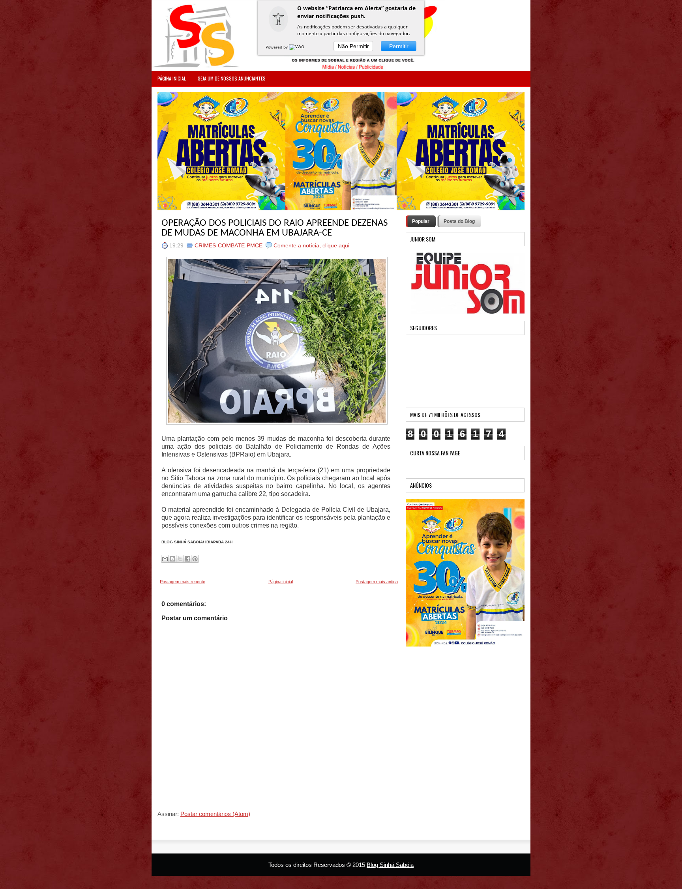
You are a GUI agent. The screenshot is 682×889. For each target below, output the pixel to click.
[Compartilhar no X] (180, 559)
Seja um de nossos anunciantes (232, 78)
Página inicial (280, 581)
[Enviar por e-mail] (165, 559)
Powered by (277, 47)
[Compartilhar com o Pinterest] (195, 559)
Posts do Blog (459, 221)
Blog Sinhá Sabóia (390, 864)
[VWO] (297, 47)
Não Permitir (353, 46)
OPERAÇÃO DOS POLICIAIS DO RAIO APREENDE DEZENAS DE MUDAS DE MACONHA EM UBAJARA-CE (274, 228)
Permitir (398, 46)
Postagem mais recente (182, 581)
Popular (420, 221)
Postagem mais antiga (377, 581)
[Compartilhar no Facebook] (187, 559)
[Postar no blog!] (172, 559)
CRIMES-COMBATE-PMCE (228, 245)
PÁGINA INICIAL (171, 78)
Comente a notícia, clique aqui (311, 245)
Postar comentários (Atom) (215, 813)
